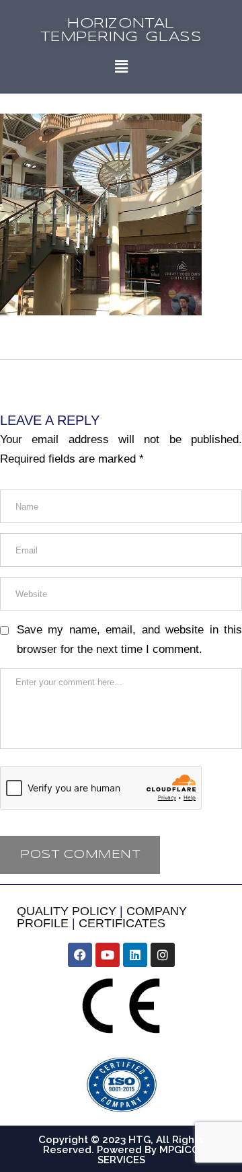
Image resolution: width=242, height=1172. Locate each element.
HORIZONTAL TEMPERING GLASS (121, 30)
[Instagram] (163, 955)
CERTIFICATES (122, 923)
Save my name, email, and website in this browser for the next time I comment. (129, 639)
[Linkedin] (135, 955)
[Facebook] (80, 955)
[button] (121, 66)
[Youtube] (107, 955)
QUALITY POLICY (66, 911)
